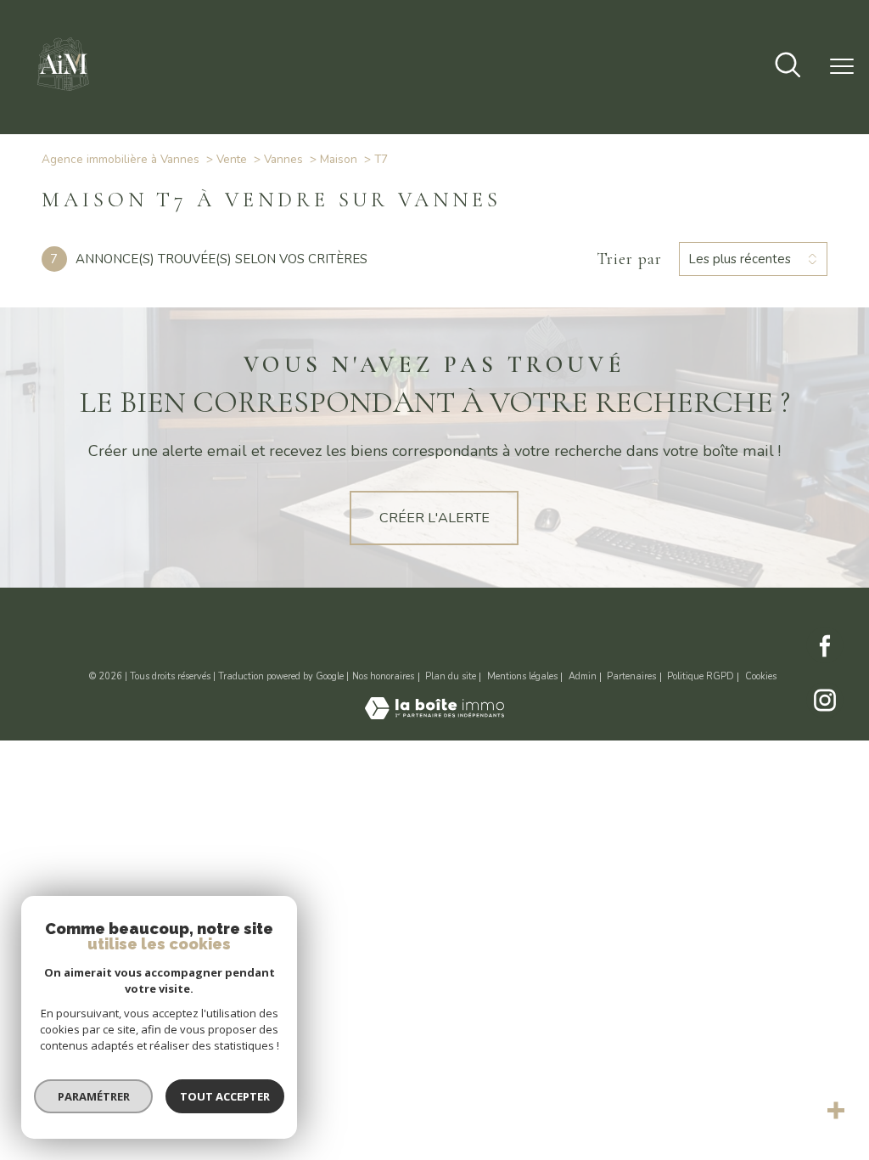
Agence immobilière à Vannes (120, 159)
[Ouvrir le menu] (842, 67)
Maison (338, 159)
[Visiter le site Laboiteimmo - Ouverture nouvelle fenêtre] (434, 715)
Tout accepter (225, 1096)
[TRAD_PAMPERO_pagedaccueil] (63, 94)
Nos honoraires (383, 676)
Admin (583, 676)
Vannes (283, 159)
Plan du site (450, 676)
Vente (231, 159)
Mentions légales (522, 676)
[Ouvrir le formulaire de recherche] (788, 66)
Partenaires (631, 676)
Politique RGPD (700, 676)
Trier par (629, 259)
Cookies (760, 677)
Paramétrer (94, 1096)
